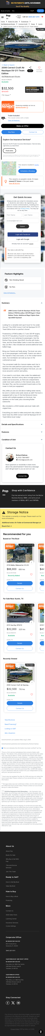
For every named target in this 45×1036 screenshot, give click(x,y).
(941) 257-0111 (33, 17)
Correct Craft (23, 24)
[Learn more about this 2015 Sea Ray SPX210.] (19, 613)
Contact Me (22, 476)
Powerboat (24, 21)
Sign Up (40, 10)
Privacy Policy (25, 208)
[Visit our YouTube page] (18, 1003)
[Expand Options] (31, 562)
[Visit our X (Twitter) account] (13, 1003)
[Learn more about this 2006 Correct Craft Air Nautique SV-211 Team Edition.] (20, 673)
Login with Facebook (22, 234)
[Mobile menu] (2, 16)
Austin (40, 24)
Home (3, 21)
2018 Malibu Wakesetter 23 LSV (18, 565)
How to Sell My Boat (12, 882)
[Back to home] (8, 16)
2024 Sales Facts (11, 915)
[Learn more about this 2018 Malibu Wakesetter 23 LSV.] (19, 553)
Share (30, 70)
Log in (31, 243)
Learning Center (11, 919)
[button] (41, 1032)
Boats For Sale (13, 21)
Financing (9, 900)
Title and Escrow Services (11, 866)
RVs (13, 11)
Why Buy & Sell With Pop (12, 860)
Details (19, 583)
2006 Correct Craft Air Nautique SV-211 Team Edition (18, 685)
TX (19, 167)
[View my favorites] (42, 17)
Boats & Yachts (5, 11)
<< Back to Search (8, 65)
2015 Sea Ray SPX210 (14, 625)
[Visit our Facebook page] (8, 1003)
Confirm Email (15, 224)
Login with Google (22, 239)
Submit (22, 226)
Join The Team (11, 871)
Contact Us (20, 588)
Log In (32, 10)
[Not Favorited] (39, 67)
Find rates (9, 151)
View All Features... (14, 120)
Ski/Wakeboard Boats (8, 24)
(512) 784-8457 (23, 457)
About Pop (9, 851)
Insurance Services (12, 923)
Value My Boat (10, 886)
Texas (33, 24)
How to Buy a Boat (12, 896)
